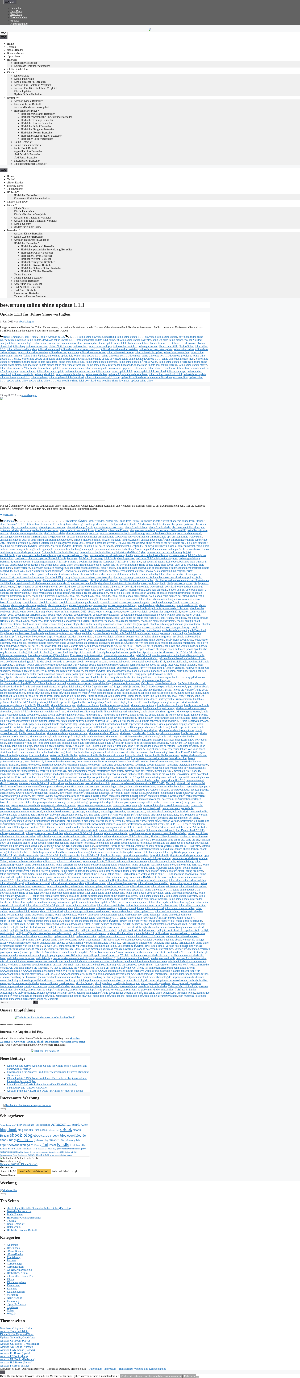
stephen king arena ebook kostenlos (74, 842)
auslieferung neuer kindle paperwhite (20, 552)
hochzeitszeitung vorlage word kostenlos (57, 680)
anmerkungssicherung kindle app (28, 549)
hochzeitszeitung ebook (110, 677)
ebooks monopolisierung (175, 627)
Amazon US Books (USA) (15, 1340)
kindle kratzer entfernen (196, 717)
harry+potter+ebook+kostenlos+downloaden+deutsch (29, 677)
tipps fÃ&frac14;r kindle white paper (101, 855)
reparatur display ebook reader (41, 830)
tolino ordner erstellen (125, 346)
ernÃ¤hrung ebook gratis (179, 639)
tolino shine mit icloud (37, 883)
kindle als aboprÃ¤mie (196, 705)
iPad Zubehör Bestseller (27, 154)
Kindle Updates (22, 91)
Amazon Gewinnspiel (189, 533)
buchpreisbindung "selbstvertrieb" (175, 570)
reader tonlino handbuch (79, 827)
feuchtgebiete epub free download (155, 652)
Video (10, 1310)
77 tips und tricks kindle (124, 524)
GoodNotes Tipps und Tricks (16, 1328)
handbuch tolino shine (163, 670)
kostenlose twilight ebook (14, 755)
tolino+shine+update (195, 374)
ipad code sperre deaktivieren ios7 (167, 686)
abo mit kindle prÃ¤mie (80, 527)
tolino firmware (78, 867)
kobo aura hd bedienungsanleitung (52, 745)
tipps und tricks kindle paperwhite (121, 858)
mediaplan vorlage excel (66, 773)
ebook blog (87, 595)
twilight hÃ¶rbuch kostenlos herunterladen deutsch (43, 933)
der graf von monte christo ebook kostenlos (88, 577)
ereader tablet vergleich (80, 636)
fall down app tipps (153, 645)
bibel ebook (167, 564)
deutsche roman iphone (28, 580)
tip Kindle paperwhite (182, 852)
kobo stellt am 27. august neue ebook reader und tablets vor (159, 748)
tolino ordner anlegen (100, 346)
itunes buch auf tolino (189, 692)
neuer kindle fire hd (84, 780)
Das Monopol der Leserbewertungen (32, 388)
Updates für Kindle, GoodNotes (17, 1337)
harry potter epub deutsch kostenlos (114, 674)
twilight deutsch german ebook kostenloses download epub (155, 923)
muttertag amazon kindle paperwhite (170, 777)
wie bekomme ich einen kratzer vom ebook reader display (31, 961)
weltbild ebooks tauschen (21, 958)
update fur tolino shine (159, 377)
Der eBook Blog (54, 577)
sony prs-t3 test (176, 839)
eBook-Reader (15, 49)
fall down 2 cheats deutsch (42, 645)
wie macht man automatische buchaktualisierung (89, 964)
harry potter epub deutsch (79, 674)
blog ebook (122, 567)
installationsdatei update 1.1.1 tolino (95, 339)
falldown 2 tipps (135, 649)
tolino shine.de (28, 371)
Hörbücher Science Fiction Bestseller (41, 135)
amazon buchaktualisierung (161, 533)
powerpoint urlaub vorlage (51, 802)
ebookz (74, 630)
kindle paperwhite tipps (72, 730)
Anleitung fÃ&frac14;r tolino (66, 545)
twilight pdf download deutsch (89, 933)
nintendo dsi (183, 783)
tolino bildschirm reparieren (147, 864)
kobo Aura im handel (139, 745)
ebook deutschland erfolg (140, 595)
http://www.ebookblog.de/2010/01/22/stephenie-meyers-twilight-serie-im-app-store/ (45, 683)
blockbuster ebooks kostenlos (83, 567)
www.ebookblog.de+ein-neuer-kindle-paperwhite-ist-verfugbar (95, 973)
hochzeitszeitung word (93, 680)
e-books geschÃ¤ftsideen (67, 592)
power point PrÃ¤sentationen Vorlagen (36, 792)
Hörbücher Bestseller (25, 62)
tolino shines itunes (84, 908)
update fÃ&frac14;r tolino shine (151, 933)
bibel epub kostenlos (186, 564)
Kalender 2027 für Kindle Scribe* (19, 1164)
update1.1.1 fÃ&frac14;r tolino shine (20, 939)
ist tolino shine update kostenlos (133, 339)
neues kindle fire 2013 (173, 780)
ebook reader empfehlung (122, 605)
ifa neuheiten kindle (165, 683)
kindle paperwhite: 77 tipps (103, 733)
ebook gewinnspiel (10, 599)
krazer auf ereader (9, 758)
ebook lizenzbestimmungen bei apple (79, 602)
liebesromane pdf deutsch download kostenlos (123, 761)
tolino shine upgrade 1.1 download (128, 368)
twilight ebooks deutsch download (136, 930)
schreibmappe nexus (140, 833)
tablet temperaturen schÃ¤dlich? (156, 848)
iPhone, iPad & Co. (17, 69)
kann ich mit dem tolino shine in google (54, 699)
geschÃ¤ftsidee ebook (39, 661)
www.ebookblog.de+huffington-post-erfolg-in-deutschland (116, 977)
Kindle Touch (21, 1149)
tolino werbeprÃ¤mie (129, 914)
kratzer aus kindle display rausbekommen (101, 755)
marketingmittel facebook (81, 770)
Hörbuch (12, 59)
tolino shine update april (35, 358)
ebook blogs (118, 595)
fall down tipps (63, 649)
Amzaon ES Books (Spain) (15, 1353)
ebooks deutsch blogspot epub (131, 624)
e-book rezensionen (41, 592)
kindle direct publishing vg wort (157, 711)
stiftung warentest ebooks (140, 845)
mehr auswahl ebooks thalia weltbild (123, 773)
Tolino (153, 343)
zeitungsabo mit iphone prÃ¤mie (73, 995)
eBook (127, 592)
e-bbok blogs (196, 589)
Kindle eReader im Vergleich (30, 81)
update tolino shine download (113, 380)
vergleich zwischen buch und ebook (162, 939)
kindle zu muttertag (42, 739)
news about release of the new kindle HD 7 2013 (138, 783)
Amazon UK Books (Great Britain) (19, 1343)
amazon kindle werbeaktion (187, 536)
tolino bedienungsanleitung (39, 864)
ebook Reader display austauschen (88, 605)
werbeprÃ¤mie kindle (163, 958)
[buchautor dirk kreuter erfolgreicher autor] (27, 1105)
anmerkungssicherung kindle (160, 545)
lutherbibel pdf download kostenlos (19, 770)
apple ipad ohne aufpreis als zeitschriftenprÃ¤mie (115, 549)
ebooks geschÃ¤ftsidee (188, 624)
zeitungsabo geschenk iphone (179, 992)
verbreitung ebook (131, 939)
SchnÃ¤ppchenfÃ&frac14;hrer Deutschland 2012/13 (175, 830)
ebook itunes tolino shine (138, 599)
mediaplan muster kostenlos (15, 773)
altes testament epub (77, 533)
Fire (62, 1140)
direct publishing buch (153, 583)
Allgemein (12, 1244)
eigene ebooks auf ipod (132, 630)
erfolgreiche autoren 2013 (78, 639)
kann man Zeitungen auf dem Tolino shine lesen (103, 699)
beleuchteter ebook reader (24, 564)
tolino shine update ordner (39, 364)
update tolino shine (17, 380)
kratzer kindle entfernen (194, 755)
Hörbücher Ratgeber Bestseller (38, 129)
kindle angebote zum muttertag (125, 708)
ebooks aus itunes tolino (35, 624)
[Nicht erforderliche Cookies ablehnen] (197, 1376)
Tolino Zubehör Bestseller (28, 145)
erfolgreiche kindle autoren (149, 639)
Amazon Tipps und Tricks (14, 1331)
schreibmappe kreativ (115, 833)
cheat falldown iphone (66, 574)
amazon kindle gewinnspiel (82, 536)
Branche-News (15, 53)
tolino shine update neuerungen (176, 361)
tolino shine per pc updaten (64, 352)
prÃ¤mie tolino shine (95, 814)
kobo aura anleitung (61, 742)
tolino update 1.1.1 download (150, 371)
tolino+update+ (39, 377)
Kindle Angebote (16, 1282)
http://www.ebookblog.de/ (156, 680)
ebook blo (73, 595)
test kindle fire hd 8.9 (19, 852)
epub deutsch (154, 630)
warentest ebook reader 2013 (170, 952)
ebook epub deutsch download (172, 595)
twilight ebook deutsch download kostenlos (71, 927)
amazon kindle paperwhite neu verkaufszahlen (123, 536)
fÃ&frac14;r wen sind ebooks (140, 642)
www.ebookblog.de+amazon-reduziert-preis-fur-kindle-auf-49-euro (60, 970)
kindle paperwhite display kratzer (139, 723)
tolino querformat (148, 346)
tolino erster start (60, 867)
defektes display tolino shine (156, 574)
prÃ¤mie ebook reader (159, 811)
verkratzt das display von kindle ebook (21, 945)
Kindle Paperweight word (194, 720)
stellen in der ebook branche (38, 842)
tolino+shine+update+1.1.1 (15, 377)
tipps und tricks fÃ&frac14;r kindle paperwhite (75, 858)
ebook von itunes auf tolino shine (94, 617)
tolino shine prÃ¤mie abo (31, 886)
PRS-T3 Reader (181, 823)
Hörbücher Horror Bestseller (36, 123)
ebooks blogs (71, 624)
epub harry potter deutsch (96, 633)
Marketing (52, 1149)
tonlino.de (95, 920)
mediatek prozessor (91, 773)
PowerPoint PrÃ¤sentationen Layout (60, 798)
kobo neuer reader (96, 748)
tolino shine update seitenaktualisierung (155, 364)
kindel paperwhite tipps (64, 702)
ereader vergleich (104, 636)
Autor (84, 1124)
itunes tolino (134, 695)
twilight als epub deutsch (40, 923)
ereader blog (30, 636)
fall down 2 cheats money (72, 645)
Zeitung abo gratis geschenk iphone (55, 992)
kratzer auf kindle (38, 755)
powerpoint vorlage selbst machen (142, 802)
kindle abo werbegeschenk (114, 705)
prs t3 (169, 823)
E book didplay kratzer (123, 589)
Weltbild (124, 955)
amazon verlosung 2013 (71, 542)
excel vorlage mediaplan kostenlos (79, 642)
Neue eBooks (14, 1297)
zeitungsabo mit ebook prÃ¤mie (36, 995)
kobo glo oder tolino (49, 748)
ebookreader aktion (102, 620)
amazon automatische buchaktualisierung (122, 533)
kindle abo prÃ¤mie (88, 705)
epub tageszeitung (161, 633)
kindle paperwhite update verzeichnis (67, 733)
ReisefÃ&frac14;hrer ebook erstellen (165, 827)
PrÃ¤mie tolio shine (119, 814)
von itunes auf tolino (105, 945)
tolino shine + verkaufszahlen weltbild (129, 873)
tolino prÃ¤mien (175, 870)
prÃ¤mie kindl (180, 811)
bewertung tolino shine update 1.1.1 (124, 336)
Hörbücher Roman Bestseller (37, 132)
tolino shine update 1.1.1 (87, 355)
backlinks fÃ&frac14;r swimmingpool (156, 558)
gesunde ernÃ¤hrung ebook (68, 661)
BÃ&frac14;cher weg (91, 558)
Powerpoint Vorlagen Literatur (70, 808)
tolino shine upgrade (96, 368)
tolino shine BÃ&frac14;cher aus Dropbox (153, 877)
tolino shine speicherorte (120, 352)
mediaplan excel (163, 770)
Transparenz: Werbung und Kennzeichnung (142, 1368)
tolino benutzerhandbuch (69, 864)
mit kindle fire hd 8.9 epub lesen (131, 777)
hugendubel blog (102, 683)
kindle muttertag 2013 (99, 720)
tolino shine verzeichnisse (162, 368)
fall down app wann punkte (180, 645)
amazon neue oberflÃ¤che (155, 539)
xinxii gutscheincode (35, 986)
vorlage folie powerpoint (179, 945)
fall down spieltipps (43, 649)
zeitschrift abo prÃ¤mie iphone (120, 986)
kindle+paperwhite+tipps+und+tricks (101, 739)
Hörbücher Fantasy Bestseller (37, 120)
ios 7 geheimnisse (97, 686)
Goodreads (20, 664)
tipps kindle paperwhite (135, 855)
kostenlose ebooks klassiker (120, 752)
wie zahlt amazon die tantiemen (31, 967)
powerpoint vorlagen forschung (94, 805)
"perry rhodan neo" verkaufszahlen (33, 1124)
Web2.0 (11, 1313)
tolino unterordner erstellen (80, 371)
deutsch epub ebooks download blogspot (168, 577)
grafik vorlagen (188, 664)
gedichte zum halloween (114, 658)
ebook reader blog (58, 605)
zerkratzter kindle (167, 995)
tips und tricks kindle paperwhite (189, 858)
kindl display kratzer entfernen (130, 702)
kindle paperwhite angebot (36, 723)
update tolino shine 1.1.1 (42, 380)
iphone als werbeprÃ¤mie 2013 (190, 689)
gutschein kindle (88, 667)
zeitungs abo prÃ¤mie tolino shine (143, 992)
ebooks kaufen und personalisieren (122, 627)
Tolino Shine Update (34, 355)
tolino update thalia (22, 374)
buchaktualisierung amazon (92, 570)
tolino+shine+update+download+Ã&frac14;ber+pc (148, 917)
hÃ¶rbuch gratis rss (173, 667)
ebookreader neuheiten (126, 620)
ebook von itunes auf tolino (59, 617)
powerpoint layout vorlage (188, 792)
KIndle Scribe (21, 75)
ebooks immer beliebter (31, 627)
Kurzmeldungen (19, 23)
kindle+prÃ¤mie (132, 739)
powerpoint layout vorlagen (15, 795)
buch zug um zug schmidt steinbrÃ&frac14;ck (51, 570)
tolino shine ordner (184, 349)
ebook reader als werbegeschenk (29, 605)
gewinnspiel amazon (96, 661)
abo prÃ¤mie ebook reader (108, 527)
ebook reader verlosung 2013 (31, 614)
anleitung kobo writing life (129, 545)
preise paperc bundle (145, 817)
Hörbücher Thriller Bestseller (37, 138)
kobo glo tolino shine (73, 748)
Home (10, 43)
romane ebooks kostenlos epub (116, 830)
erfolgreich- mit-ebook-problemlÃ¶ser (180, 636)
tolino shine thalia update (148, 352)
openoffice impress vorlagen (47, 786)
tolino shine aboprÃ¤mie (184, 873)
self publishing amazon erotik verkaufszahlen (61, 836)
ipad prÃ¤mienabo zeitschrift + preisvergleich (53, 689)
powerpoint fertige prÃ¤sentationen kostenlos (84, 792)
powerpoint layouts (42, 795)
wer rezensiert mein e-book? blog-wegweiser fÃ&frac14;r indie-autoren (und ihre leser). (101, 958)
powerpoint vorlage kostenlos (106, 802)
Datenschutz (13, 1226)
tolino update (103, 371)
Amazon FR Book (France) (15, 1365)
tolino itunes (174, 867)
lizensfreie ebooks (30, 764)
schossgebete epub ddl (12, 833)
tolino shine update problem (70, 364)
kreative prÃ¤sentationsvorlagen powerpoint (75, 758)
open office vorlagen (19, 786)
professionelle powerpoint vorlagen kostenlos (101, 823)
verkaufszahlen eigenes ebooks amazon (61, 942)
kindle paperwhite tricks (32, 733)
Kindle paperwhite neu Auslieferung (150, 727)
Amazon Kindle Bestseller (28, 100)
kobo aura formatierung (86, 742)
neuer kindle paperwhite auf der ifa (115, 780)
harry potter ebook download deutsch (43, 674)
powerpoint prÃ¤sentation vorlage (187, 795)
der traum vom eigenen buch (129, 577)
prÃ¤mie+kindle (140, 814)
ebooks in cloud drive (57, 627)
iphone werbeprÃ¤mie (83, 692)
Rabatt (26, 1152)
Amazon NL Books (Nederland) (17, 1359)
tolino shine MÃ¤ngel (12, 883)
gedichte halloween (88, 658)
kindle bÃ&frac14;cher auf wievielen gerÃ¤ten (39, 711)
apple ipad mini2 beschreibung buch (67, 549)
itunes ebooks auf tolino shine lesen (107, 695)
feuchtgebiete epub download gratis (116, 652)
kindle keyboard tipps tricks (121, 717)
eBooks (14, 20)
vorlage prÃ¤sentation (187, 948)
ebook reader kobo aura (175, 608)
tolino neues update (37, 346)
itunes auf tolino (142, 692)
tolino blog (19, 346)
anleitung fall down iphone (98, 545)
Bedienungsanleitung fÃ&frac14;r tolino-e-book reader (62, 561)
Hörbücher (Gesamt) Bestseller (38, 113)
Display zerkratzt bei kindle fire (32, 586)
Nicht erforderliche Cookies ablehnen (163, 1376)
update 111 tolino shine (133, 377)
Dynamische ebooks (51, 589)
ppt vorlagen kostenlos (113, 811)
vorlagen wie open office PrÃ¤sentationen (37, 952)
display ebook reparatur (179, 583)
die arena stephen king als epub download (65, 580)
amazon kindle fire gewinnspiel (48, 536)
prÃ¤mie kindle (198, 811)
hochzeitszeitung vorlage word (17, 680)
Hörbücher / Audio (17, 1272)
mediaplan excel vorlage (187, 770)
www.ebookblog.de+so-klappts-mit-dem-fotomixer (28, 980)
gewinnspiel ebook (119, 661)
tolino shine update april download (68, 358)
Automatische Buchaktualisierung (60, 552)
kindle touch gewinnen (91, 736)
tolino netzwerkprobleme (45, 870)
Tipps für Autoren (16, 1304)
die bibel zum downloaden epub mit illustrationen (182, 580)
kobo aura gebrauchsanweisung (151, 742)
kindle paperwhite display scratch (177, 723)
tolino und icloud (154, 908)
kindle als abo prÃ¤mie (170, 705)
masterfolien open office (110, 770)
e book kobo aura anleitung (152, 589)
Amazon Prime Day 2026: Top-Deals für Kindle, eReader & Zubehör (45, 1090)
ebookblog (180, 617)
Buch (36, 1129)
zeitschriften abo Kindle (13, 989)
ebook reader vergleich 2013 (164, 611)
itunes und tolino (152, 695)
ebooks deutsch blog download (97, 624)
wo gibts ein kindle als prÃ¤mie (113, 967)
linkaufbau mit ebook (161, 761)
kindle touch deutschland (37, 1149)
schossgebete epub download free (44, 833)
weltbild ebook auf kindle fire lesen (150, 955)
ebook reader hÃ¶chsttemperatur (81, 608)
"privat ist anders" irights (146, 520)
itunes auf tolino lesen (164, 692)
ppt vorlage (78, 811)
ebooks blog (56, 624)
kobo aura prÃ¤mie (187, 745)
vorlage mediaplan (36, 948)
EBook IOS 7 (115, 599)
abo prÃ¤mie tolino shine (186, 527)
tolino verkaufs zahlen (167, 911)
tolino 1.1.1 (164, 343)
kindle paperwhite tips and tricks (176, 730)
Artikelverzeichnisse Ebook (194, 549)
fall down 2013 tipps (130, 645)
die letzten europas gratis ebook (52, 583)
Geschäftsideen (15, 1266)
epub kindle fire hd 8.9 (123, 633)
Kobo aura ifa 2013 (83, 745)
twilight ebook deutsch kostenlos (157, 927)
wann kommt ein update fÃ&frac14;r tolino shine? (89, 952)
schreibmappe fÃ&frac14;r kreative (83, 833)
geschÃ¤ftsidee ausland (13, 661)
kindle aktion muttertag (143, 705)
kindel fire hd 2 (19, 702)
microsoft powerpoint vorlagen (95, 777)
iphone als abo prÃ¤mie (116, 689)
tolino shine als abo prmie (38, 877)
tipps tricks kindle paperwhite (186, 855)
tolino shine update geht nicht (178, 358)
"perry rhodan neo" (7, 1125)
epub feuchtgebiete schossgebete (63, 633)
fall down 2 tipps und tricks (102, 645)
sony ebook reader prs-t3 (94, 839)
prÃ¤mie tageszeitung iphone (66, 814)
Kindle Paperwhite (24, 78)
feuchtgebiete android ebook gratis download (43, 652)
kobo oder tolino (116, 748)
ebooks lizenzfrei (151, 627)
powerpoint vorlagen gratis (127, 805)
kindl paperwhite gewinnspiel (164, 702)
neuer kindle (65, 780)
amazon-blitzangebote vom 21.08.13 (106, 542)
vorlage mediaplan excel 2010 (64, 948)
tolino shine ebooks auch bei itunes (78, 880)
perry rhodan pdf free (102, 789)
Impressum (110, 1368)
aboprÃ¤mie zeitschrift (142, 530)
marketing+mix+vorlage (53, 770)
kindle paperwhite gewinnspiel (42, 727)
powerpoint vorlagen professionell (141, 808)
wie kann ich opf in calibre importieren (145, 961)
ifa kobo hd (147, 683)
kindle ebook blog (29, 714)
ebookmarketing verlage (77, 620)
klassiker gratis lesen (175, 739)
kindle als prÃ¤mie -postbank (38, 708)
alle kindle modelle (54, 533)
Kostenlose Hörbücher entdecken (32, 65)
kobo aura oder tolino (164, 745)
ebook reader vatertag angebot (104, 611)
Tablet (61, 1152)
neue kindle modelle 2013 (43, 780)
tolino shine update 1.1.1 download (121, 355)
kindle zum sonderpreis (66, 739)
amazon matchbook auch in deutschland (22, 539)
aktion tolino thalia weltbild (171, 530)
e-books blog (54, 1130)
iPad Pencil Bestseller (26, 157)
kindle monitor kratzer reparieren (49, 720)
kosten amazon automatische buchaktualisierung (38, 752)
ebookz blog (86, 630)
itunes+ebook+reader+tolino (177, 695)
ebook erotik (197, 595)
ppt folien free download (56, 811)
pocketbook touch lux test (185, 789)
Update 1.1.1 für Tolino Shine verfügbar (35, 314)
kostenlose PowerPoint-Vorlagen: (187, 752)
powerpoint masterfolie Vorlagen (72, 795)
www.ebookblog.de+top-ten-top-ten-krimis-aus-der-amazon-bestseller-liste (167, 980)
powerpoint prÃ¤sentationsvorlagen (140, 798)
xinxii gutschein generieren (155, 983)
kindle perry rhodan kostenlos (163, 733)
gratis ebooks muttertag (32, 667)
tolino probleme (194, 870)
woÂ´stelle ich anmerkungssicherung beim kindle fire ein (163, 967)
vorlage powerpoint (125, 948)
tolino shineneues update (50, 371)
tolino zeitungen (151, 914)
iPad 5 (144, 686)
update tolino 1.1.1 (64, 936)
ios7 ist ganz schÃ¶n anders (124, 686)
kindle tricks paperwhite (172, 736)
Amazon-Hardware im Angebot (31, 107)
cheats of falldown (90, 574)
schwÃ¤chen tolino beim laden (169, 833)
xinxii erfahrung (84, 983)
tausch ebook (182, 848)
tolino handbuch (158, 867)
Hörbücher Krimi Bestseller (36, 126)
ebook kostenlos (183, 599)
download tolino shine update (161, 336)
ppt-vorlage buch (136, 811)
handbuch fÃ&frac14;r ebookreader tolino (108, 670)
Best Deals (16, 11)
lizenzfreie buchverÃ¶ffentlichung (60, 764)
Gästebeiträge (14, 1263)
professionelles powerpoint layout (145, 823)
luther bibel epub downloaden (68, 767)
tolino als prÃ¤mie (136, 861)
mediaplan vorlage (42, 773)
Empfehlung (13, 1257)
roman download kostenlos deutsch (78, 830)
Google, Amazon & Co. (52, 336)
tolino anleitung (185, 861)
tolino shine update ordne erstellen (87, 898)
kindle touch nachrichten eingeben (124, 736)
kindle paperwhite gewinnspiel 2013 (80, 727)
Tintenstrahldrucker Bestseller (30, 163)
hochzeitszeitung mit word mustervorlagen (147, 677)
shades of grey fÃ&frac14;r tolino (130, 836)
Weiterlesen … (8, 514)
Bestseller (15, 8)
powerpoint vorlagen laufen (37, 808)
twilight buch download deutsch (72, 923)
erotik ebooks (19, 642)
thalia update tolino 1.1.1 (112, 343)
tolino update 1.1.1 (122, 371)
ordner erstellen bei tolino (62, 343)
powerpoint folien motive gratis (128, 792)
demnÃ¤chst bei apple (185, 574)
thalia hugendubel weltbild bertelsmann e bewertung (61, 852)
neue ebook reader (17, 780)
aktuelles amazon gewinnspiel (26, 533)
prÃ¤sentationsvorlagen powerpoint (74, 817)
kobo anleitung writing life (21, 742)
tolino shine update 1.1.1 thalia (80, 892)
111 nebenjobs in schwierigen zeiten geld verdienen (81, 524)
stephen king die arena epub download (21, 845)
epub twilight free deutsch (187, 633)
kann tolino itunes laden (144, 699)
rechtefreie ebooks (133, 827)
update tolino (180, 377)
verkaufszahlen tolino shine (194, 942)
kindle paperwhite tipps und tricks (138, 730)
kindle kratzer (145, 717)
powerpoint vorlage (78, 802)
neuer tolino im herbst (147, 780)
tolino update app (176, 371)
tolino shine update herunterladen (84, 895)
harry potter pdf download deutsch (153, 674)
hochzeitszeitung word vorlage (123, 680)
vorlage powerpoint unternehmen (155, 948)
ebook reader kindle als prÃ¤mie (143, 608)
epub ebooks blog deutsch (29, 633)
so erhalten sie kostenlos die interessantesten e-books (51, 839)
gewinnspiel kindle (176, 661)
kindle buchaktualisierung (81, 711)
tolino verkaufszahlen (11, 914)
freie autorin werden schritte (119, 655)
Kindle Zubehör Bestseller (28, 104)
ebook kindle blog (163, 599)
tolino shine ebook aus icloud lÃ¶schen (36, 880)
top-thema (8, 520)
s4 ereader (139, 830)
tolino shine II (106, 880)
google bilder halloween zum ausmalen (118, 664)
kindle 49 (30, 705)
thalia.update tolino (138, 343)
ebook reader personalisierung (28, 611)
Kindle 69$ (43, 705)
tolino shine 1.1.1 (160, 873)
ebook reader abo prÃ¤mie (165, 602)
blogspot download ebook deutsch (149, 567)
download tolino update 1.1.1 (58, 339)
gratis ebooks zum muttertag (62, 667)
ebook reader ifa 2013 (112, 608)
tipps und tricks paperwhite (155, 858)
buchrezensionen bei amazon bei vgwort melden (26, 574)
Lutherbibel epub (154, 767)
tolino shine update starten (193, 364)
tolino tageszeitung (106, 908)
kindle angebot (64, 708)
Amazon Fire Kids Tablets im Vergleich (35, 88)
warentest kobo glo (198, 952)
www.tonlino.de (49, 983)
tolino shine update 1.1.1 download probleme (166, 355)
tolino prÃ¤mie (156, 870)
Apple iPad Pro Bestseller (28, 151)
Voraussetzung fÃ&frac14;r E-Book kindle (140, 945)
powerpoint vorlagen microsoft (105, 808)
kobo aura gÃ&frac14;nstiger (116, 742)
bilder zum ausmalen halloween (48, 567)
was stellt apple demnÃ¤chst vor (101, 955)
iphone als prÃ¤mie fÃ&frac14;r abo (151, 689)
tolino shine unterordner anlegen (75, 889)
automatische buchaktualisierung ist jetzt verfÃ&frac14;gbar (112, 552)
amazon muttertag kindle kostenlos (121, 539)
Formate (11, 1260)
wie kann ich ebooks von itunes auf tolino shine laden (93, 961)
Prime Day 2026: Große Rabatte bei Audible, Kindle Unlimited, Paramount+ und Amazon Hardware (42, 1086)
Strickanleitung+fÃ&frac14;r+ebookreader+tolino (60, 848)
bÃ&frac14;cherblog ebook (119, 558)
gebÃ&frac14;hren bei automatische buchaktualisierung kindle (170, 655)
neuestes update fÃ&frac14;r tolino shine (41, 783)
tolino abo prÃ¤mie (93, 861)
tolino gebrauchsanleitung (102, 867)
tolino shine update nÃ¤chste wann (138, 361)
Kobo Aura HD (178, 742)
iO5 (85, 686)
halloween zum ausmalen (69, 670)
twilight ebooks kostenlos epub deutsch (178, 930)
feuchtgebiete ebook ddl (82, 652)
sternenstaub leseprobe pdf (109, 845)
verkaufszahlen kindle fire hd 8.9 (102, 942)
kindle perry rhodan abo (133, 733)
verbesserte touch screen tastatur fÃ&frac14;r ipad (92, 939)
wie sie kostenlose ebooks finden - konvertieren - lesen (147, 964)
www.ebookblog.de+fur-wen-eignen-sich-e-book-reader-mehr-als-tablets (42, 977)
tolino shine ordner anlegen (122, 883)
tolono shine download (97, 377)
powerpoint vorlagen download (58, 805)
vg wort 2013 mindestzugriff (59, 945)
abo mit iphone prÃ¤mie (52, 527)
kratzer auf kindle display (63, 755)
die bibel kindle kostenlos (104, 580)
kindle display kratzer (188, 711)
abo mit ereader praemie (24, 527)
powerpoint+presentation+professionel (21, 811)
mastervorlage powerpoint (139, 770)
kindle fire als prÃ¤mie (53, 714)
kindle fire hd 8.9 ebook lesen (173, 714)
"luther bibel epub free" (118, 520)
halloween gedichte (43, 670)
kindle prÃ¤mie (189, 733)
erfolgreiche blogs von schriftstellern (114, 639)
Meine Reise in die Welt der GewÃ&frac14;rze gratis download (42, 777)
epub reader (144, 633)
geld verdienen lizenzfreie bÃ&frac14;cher (182, 658)
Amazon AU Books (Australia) (17, 1346)
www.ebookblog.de (11, 970)
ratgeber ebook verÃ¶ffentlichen (37, 827)
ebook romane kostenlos (106, 614)
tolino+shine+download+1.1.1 (165, 374)
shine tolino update (87, 343)
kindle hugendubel (94, 717)
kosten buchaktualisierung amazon (85, 752)
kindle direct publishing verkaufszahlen (117, 711)
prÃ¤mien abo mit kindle (164, 814)
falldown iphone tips (186, 649)
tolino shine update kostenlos (101, 361)
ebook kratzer (30, 602)
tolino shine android (49, 349)
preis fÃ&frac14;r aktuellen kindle (114, 817)
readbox (60, 827)
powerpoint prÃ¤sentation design (148, 795)
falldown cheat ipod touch (159, 649)
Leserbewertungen (87, 761)
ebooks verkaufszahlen (24, 630)
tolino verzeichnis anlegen (70, 374)
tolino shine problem (58, 886)
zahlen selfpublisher (59, 986)
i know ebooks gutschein (126, 683)
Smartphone (54, 1152)
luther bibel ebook (198, 764)
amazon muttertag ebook (58, 539)
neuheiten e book (74, 783)
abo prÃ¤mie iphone (136, 527)
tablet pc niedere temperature (121, 848)
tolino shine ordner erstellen (33, 352)
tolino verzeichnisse (96, 374)
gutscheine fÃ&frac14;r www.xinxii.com (139, 667)
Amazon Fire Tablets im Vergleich (32, 84)
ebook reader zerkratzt (60, 614)
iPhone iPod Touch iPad (20, 1276)
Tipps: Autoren (15, 56)
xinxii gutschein (103, 983)
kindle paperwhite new (183, 727)
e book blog (103, 589)
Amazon (93, 533)
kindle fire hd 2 (94, 714)
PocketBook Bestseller (26, 148)
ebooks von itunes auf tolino (53, 630)
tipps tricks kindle (159, 855)
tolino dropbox (26, 867)
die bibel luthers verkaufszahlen (136, 580)
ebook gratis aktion (32, 599)
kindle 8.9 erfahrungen (63, 705)
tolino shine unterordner (176, 352)
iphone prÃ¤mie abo (38, 692)
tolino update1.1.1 (44, 374)
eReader (54, 1140)
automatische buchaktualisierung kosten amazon (160, 555)
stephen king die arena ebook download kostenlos (122, 842)
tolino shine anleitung (116, 877)
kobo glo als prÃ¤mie (25, 748)
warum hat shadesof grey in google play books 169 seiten (50, 955)
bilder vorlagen (22, 567)
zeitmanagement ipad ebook (86, 986)
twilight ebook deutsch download (28, 927)
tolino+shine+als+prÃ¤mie (14, 917)
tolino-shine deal (171, 914)
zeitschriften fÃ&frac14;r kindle (178, 989)
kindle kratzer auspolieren (168, 717)
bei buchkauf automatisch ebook (160, 561)
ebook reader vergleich (134, 611)
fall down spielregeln (19, 649)
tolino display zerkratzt (188, 864)
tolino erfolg (42, 867)
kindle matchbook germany (15, 720)
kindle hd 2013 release (70, 717)
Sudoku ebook (97, 848)
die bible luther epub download (17, 583)
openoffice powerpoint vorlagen (81, 786)
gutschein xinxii (106, 667)
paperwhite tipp (194, 786)
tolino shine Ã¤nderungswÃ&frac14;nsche (59, 873)
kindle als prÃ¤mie (10, 708)
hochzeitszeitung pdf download (189, 677)
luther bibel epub (41, 767)
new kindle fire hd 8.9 (97, 783)
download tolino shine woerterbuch (144, 586)
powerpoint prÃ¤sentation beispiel (110, 795)
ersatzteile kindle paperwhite (43, 642)
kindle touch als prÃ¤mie (64, 736)
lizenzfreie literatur (177, 764)
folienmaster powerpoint (13, 655)
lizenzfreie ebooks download (117, 764)
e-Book (44, 1130)
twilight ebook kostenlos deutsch (98, 930)
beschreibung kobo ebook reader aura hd (96, 564)
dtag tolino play (30, 589)
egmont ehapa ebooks (106, 630)
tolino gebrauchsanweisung (133, 867)
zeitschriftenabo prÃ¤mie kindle (17, 992)
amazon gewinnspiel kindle (15, 536)
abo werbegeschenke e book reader (39, 530)
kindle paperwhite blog (64, 723)
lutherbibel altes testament (130, 767)
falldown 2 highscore (84, 649)
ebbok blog (116, 592)
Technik (11, 46)
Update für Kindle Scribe (27, 94)
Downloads (13, 1247)
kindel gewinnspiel (39, 702)
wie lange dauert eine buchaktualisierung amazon (34, 964)
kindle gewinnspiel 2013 (43, 717)
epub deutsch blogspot (174, 630)
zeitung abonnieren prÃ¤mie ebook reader (100, 992)
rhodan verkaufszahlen (39, 1152)
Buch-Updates (15, 1214)
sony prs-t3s (192, 839)
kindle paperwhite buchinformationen (99, 723)
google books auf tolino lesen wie (159, 664)
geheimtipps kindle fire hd (143, 658)
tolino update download (97, 911)
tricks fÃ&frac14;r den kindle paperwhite (125, 920)
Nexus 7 (170, 783)
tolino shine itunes (125, 880)
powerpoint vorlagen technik (177, 808)
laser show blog (178, 758)
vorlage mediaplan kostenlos (97, 948)
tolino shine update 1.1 (59, 355)
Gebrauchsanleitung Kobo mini (17, 658)
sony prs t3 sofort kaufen (153, 839)
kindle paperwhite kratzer (115, 727)
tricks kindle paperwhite (189, 920)
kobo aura (43, 742)
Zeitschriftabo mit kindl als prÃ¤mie (188, 986)
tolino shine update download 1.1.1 (141, 358)
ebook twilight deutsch (171, 614)
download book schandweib (74, 586)
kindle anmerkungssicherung (158, 708)
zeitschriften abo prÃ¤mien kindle (141, 989)
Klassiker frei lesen (152, 739)
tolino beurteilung (120, 864)
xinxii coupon (66, 983)
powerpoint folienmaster (159, 792)
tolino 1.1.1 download (184, 343)
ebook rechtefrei (82, 614)
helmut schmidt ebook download (78, 677)
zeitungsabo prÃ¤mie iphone (108, 995)
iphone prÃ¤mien (60, 692)
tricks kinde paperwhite (161, 920)
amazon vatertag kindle (44, 542)
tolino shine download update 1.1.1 (80, 349)
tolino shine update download (104, 358)
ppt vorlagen (92, 811)
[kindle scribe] (8, 1190)
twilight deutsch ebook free (107, 923)
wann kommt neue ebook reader (135, 952)
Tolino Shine (187, 346)
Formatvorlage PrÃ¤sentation (86, 655)
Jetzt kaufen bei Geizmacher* (33, 1171)
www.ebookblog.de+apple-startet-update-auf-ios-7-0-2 (30, 973)
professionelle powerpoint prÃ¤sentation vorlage (152, 820)
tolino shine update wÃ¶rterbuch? (18, 368)
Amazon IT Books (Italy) (14, 1356)
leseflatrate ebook (65, 761)
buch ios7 (19, 570)
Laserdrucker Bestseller (27, 160)
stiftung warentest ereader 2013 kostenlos (177, 845)
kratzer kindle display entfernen (162, 755)
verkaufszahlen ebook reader (22, 942)
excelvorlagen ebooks (111, 642)
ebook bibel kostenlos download (49, 595)
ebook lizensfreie (48, 602)
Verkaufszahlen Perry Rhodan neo (13, 1155)
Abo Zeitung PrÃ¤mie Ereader (111, 530)
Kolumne (12, 1288)
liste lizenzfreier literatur (188, 761)
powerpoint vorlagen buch (25, 805)
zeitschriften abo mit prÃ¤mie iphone (47, 989)
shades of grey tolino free (193, 836)
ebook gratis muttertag (56, 599)
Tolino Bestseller (23, 141)
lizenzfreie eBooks (90, 764)
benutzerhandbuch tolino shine (56, 564)
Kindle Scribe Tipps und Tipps (17, 1334)
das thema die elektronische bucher (120, 574)
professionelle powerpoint (110, 820)
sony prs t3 (132, 839)
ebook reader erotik (187, 605)
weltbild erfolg (44, 958)
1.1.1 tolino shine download (87, 336)
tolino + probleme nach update (25, 861)
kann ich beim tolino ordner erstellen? (173, 339)
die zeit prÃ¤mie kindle (84, 583)
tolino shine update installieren (40, 361)
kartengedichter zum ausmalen (175, 699)
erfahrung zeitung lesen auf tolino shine (136, 636)
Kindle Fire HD (75, 714)
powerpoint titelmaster (24, 802)
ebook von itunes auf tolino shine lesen (134, 617)
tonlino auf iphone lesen (75, 920)
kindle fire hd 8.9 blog (116, 714)
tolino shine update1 (49, 368)
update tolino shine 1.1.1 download (76, 380)
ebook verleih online (32, 617)
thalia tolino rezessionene (105, 852)
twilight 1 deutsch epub (13, 923)
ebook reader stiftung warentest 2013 (66, 611)
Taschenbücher (18, 17)
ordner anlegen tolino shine (32, 343)
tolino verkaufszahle (192, 911)
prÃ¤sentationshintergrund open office (32, 817)
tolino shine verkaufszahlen (81, 905)
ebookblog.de (21, 620)
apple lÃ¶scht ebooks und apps (161, 549)
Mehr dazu (189, 1376)
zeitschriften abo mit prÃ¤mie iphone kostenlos (95, 989)
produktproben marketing (81, 820)
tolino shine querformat (93, 352)
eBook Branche (11, 336)
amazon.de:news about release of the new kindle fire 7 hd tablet (162, 542)
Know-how (13, 1285)
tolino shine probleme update (86, 886)
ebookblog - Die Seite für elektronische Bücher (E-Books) (39, 1208)
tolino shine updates (73, 368)
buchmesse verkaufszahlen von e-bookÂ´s (132, 570)
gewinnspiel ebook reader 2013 (148, 661)
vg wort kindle (84, 945)
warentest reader (9, 955)
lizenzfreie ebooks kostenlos (150, 764)
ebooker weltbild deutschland (47, 620)
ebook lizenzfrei (109, 602)
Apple (76, 1124)
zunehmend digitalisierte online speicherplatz (33, 998)
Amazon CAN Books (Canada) (17, 1349)
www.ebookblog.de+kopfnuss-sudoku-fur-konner (176, 977)
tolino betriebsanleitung (97, 864)
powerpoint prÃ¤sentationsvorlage (101, 798)
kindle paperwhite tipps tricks (103, 730)
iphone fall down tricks (12, 692)
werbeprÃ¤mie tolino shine (191, 958)
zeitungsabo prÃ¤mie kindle (141, 995)
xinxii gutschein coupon (126, 983)
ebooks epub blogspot (162, 624)
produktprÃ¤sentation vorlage (16, 820)
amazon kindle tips (160, 536)
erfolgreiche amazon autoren (15, 639)
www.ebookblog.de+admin (61, 1155)
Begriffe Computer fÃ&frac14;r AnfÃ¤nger (117, 561)
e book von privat (178, 589)
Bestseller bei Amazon (19, 1211)
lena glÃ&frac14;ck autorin (40, 761)
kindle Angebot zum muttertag (90, 708)
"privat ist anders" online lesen (178, 520)
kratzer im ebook (134, 755)
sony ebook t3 (117, 839)
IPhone (52, 1144)
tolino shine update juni (71, 361)
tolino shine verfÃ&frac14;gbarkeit (45, 905)
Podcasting (13, 1301)
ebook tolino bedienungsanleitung (139, 614)
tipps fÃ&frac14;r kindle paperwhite (60, 855)
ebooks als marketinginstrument (158, 620)
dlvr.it (54, 586)
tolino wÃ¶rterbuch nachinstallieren (128, 374)
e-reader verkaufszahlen (95, 592)
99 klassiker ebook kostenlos (154, 524)
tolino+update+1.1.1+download (66, 377)
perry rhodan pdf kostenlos (130, 789)
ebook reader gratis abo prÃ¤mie (44, 608)
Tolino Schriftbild (168, 346)
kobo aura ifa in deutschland (110, 745)
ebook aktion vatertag (144, 592)
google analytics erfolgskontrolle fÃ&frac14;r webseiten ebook (61, 664)
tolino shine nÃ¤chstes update (155, 349)
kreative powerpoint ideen (35, 758)
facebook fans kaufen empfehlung (176, 642)
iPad (44, 1144)
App (69, 1125)
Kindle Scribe (7, 1148)
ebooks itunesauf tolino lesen (86, 627)
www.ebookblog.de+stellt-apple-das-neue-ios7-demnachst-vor (91, 980)
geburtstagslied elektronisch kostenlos (56, 658)
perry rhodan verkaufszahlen (69, 1149)
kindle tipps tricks (39, 736)
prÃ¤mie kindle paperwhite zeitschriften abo (24, 814)
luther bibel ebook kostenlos (15, 767)
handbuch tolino (141, 670)
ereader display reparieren (52, 636)
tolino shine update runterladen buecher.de (110, 364)
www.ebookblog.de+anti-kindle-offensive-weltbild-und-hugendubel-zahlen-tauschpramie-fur (148, 970)
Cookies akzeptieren (131, 1376)
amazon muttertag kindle (86, 539)
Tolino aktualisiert (115, 861)
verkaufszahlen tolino (165, 942)
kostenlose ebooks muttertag (152, 752)
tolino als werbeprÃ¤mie (161, 861)
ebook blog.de (102, 595)
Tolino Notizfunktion (60, 346)
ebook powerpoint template (134, 602)
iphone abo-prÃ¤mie (90, 689)
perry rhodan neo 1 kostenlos (73, 789)
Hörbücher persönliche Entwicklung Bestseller (46, 116)
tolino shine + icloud (95, 873)
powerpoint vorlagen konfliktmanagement (166, 805)
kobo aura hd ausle (21, 745)
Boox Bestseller (15, 1223)
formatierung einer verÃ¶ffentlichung (48, 655)
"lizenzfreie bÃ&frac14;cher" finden (84, 520)
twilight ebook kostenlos (65, 930)
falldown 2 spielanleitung (111, 649)
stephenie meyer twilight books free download (69, 845)
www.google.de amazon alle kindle (19, 983)
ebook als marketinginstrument (173, 592)
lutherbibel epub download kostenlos (185, 767)
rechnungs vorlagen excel (108, 827)
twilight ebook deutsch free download (117, 927)
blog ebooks (25, 1130)
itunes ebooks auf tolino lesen (36, 695)
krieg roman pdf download (115, 758)
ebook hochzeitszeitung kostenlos (88, 599)
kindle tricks (151, 736)
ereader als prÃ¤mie (11, 636)
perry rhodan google (45, 789)
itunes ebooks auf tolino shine (70, 695)
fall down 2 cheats (16, 645)
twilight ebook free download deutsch (30, 930)
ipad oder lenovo (17, 689)
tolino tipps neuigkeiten (131, 908)
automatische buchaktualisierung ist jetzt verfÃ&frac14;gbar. (55, 555)
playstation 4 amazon (157, 789)
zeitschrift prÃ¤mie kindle (152, 986)
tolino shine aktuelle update (22, 349)
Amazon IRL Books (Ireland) (16, 1362)
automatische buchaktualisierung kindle (111, 555)
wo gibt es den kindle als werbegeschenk (72, 967)
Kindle (10, 72)
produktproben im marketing (49, 820)
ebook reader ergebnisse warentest (156, 605)
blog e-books (108, 567)
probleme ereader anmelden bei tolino (178, 817)
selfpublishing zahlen (99, 836)
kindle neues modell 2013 (127, 720)
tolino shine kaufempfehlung (152, 880)
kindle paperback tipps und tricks (160, 720)
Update (115, 377)
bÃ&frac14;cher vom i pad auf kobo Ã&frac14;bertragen (46, 558)
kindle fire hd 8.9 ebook (143, 714)
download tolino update (28, 339)
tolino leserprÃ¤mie (20, 870)
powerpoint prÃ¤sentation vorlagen (19, 798)
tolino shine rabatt (140, 886)
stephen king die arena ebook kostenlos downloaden (180, 842)
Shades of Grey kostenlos (164, 836)
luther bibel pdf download (100, 767)
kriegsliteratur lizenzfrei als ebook (149, 758)
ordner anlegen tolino (112, 786)
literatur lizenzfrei (9, 764)
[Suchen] (35, 1002)
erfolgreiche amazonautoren (47, 639)
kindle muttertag (77, 720)
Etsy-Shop (16, 14)
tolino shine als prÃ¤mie (67, 877)
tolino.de (186, 914)
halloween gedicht (22, 670)
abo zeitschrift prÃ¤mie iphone (77, 530)
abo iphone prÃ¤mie (182, 524)
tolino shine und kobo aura (14, 889)
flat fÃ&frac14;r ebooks (189, 652)
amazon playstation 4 (18, 542)
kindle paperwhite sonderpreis (42, 730)
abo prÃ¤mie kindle (160, 527)
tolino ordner (80, 346)
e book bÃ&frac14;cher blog (79, 589)
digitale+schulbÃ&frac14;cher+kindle (119, 583)
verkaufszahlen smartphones (137, 942)
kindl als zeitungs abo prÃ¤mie (95, 702)
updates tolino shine (142, 380)
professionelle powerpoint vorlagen (56, 823)
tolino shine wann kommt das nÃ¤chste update (152, 905)
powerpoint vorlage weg (176, 802)
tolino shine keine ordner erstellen (119, 349)
